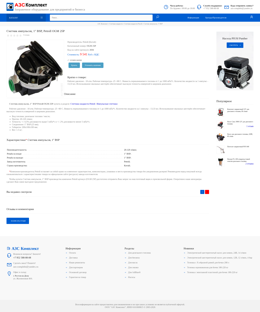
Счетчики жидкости (116, 24)
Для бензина (134, 258)
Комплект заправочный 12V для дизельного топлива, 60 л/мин (238, 110)
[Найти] (157, 17)
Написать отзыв (18, 221)
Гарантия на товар (77, 277)
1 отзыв (249, 126)
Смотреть (233, 45)
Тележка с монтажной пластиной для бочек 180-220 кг (212, 272)
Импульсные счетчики (107, 104)
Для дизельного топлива (139, 253)
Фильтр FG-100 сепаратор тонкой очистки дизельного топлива (238, 160)
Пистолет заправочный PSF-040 (238, 147)
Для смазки (133, 267)
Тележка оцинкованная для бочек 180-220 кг (207, 267)
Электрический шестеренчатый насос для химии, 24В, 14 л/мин (216, 253)
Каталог (13, 18)
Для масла (132, 262)
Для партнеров (76, 267)
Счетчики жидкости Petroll (133, 24)
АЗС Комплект (103, 24)
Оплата (72, 253)
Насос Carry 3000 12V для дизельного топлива (240, 123)
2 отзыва (249, 164)
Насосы (131, 277)
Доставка (73, 258)
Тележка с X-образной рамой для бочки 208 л (208, 262)
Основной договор (78, 272)
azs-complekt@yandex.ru (241, 8)
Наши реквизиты (77, 262)
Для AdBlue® (134, 272)
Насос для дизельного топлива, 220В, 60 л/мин (240, 135)
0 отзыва (26, 35)
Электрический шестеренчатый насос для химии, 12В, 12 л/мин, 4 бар (219, 258)
